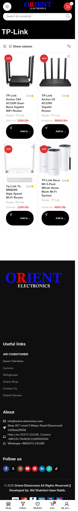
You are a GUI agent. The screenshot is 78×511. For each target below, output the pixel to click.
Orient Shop (10, 381)
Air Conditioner (15, 354)
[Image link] (33, 281)
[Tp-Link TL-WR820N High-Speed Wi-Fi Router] (20, 163)
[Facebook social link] (6, 469)
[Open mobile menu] (7, 7)
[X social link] (13, 469)
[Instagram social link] (20, 469)
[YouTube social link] (28, 469)
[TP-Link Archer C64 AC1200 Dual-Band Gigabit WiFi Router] (20, 72)
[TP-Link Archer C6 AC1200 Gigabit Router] (55, 72)
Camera (8, 368)
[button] (20, 131)
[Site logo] (37, 6)
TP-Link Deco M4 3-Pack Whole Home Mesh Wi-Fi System (51, 188)
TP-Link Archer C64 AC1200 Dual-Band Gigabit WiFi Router (15, 103)
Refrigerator (10, 374)
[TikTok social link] (56, 469)
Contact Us (10, 388)
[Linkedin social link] (42, 469)
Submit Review (12, 395)
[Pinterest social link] (35, 469)
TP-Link (19, 115)
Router (10, 115)
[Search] (68, 16)
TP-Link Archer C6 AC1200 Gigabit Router (48, 103)
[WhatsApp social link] (49, 469)
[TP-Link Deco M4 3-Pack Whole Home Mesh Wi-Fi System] (55, 160)
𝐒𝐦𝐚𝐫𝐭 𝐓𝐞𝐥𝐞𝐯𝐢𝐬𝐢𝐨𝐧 (13, 361)
